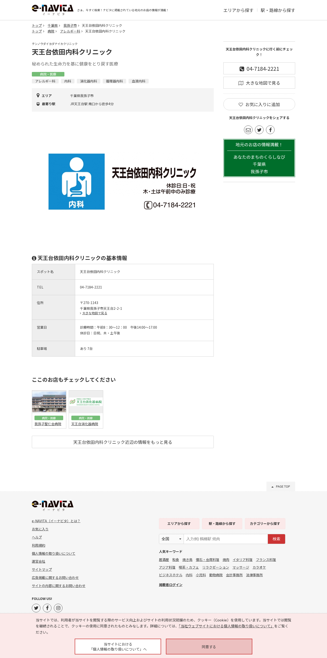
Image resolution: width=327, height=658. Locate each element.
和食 (175, 559)
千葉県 (53, 25)
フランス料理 (266, 559)
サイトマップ (42, 569)
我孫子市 (70, 25)
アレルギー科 (70, 31)
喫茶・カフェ (189, 567)
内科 (189, 574)
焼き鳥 (187, 559)
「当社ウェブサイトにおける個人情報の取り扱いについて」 (226, 625)
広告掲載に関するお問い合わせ (55, 577)
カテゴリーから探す (265, 523)
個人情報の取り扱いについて (53, 553)
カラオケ (259, 567)
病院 (51, 31)
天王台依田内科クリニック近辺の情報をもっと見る (122, 442)
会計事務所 (234, 574)
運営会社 (38, 561)
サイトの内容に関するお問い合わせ (58, 585)
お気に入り (40, 529)
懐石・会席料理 (207, 559)
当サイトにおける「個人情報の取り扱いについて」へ (118, 647)
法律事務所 (254, 574)
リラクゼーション (215, 567)
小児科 (201, 574)
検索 (276, 539)
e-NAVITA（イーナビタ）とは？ (56, 520)
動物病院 (216, 574)
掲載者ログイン (170, 584)
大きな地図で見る (94, 313)
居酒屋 (164, 559)
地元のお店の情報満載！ (259, 157)
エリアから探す (238, 10)
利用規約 (38, 545)
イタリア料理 (243, 559)
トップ (37, 25)
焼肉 (226, 559)
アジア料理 (167, 567)
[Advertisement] (259, 258)
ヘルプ (37, 537)
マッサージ (240, 567)
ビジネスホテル (170, 574)
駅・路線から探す (278, 10)
